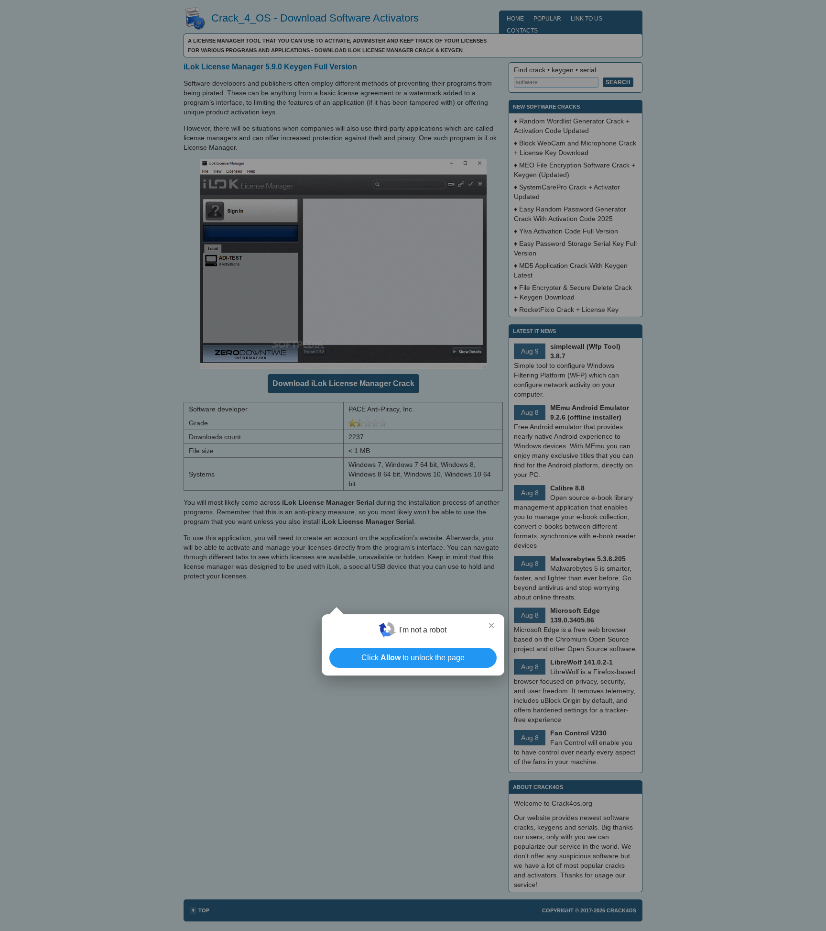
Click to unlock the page (413, 658)
